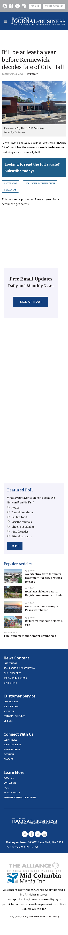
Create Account (53, 6)
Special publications (15, 678)
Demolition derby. (22, 512)
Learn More (14, 772)
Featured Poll (20, 490)
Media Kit (8, 721)
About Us (9, 777)
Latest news (10, 663)
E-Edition (9, 754)
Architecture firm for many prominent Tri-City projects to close (43, 577)
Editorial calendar (14, 716)
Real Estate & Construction (40, 183)
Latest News (10, 183)
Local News (10, 189)
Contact (8, 759)
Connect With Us (19, 734)
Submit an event (12, 744)
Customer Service (20, 696)
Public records (12, 673)
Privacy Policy (12, 792)
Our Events (10, 782)
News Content (16, 658)
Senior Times (10, 683)
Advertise (9, 711)
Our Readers (11, 701)
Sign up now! (31, 301)
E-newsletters (12, 749)
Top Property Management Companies (30, 636)
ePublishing (54, 916)
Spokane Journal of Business (20, 797)
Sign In (35, 6)
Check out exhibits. (23, 526)
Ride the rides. (20, 531)
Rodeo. (15, 507)
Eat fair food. (19, 517)
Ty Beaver (32, 73)
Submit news (10, 739)
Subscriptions (11, 706)
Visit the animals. (21, 522)
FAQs (6, 787)
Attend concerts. (21, 536)
